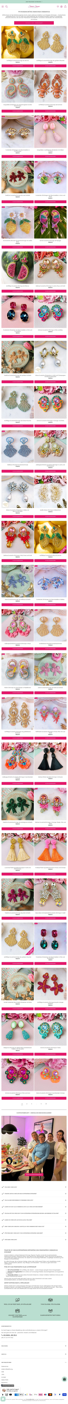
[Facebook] (3, 1394)
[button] (2, 7)
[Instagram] (6, 1394)
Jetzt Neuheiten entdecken (33, 1)
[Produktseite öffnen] (17, 42)
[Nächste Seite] (46, 1104)
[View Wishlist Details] (58, 6)
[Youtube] (10, 1394)
